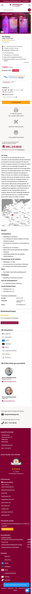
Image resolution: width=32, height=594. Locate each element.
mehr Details (26, 62)
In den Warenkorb (16, 102)
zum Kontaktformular (9, 401)
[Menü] (2, 5)
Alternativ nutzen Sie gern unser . (14, 149)
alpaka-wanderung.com (13, 487)
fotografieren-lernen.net (14, 499)
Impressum (3, 588)
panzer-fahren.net (12, 502)
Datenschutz (11, 588)
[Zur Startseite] (16, 5)
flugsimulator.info (12, 496)
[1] (29, 9)
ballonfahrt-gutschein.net (14, 490)
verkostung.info (11, 515)
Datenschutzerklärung (6, 82)
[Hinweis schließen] (28, 584)
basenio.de (10, 493)
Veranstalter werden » (7, 529)
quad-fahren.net (11, 505)
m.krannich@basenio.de (9, 381)
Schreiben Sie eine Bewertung (9, 322)
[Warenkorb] (29, 5)
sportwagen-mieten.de (13, 512)
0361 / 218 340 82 (13, 146)
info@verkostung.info (7, 445)
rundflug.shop (11, 509)
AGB (16, 588)
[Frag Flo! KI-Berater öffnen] (27, 590)
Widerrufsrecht (22, 588)
